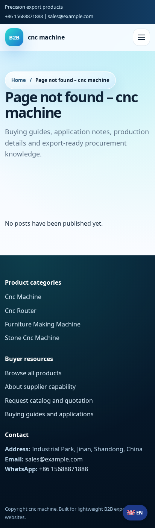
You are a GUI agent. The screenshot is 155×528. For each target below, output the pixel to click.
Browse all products (33, 373)
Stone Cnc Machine (32, 338)
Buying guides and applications (49, 414)
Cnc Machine (23, 297)
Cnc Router (20, 310)
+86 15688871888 (24, 16)
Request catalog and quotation (49, 400)
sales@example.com (70, 16)
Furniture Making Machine (43, 324)
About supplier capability (40, 386)
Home (18, 80)
